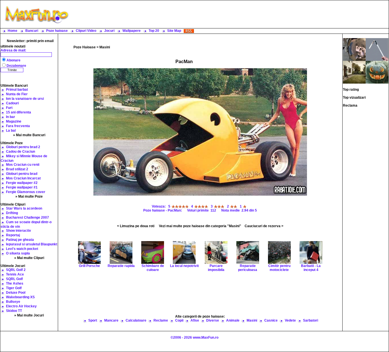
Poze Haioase (84, 47)
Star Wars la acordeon (24, 208)
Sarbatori (310, 320)
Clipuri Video (86, 31)
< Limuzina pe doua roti (135, 226)
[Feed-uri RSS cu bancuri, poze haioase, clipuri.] (189, 31)
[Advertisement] (230, 14)
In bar (10, 117)
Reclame (160, 320)
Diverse (212, 320)
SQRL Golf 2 (16, 270)
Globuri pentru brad (21, 174)
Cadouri (12, 103)
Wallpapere (131, 31)
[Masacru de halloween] (377, 72)
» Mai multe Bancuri (29, 135)
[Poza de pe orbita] (354, 49)
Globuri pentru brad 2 (23, 147)
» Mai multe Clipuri (29, 258)
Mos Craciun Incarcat (23, 178)
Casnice (271, 320)
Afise (195, 320)
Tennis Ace (15, 274)
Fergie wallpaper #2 (22, 183)
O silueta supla (18, 253)
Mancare (111, 320)
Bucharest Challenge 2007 (27, 218)
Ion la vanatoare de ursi (25, 99)
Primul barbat (17, 90)
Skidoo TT (14, 311)
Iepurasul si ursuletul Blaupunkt (31, 244)
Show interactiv (18, 231)
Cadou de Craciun (20, 152)
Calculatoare (136, 320)
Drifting (12, 213)
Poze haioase (57, 31)
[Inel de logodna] (354, 72)
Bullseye (13, 302)
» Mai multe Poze (29, 196)
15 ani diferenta (18, 112)
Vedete (290, 320)
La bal (11, 130)
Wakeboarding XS (20, 297)
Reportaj (13, 235)
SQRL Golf (14, 279)
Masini (104, 47)
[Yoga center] (377, 49)
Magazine (13, 121)
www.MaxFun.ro (205, 337)
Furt (9, 108)
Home (12, 31)
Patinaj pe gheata (20, 240)
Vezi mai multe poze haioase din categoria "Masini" (200, 226)
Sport (92, 320)
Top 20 (154, 31)
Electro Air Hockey (21, 306)
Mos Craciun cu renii (22, 165)
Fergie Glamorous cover (25, 192)
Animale (232, 320)
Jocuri (109, 31)
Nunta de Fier (17, 94)
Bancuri (31, 31)
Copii (179, 320)
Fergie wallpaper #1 (22, 187)
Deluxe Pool (15, 293)
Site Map (174, 31)
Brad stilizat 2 (17, 169)
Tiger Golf (14, 288)
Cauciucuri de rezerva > (264, 226)
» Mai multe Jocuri (29, 315)
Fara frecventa (18, 126)
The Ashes (14, 283)
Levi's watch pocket (22, 249)
